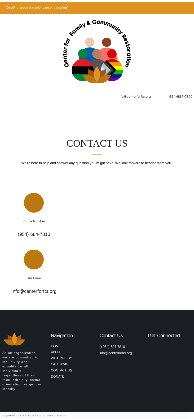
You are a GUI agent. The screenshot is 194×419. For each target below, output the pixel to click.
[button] (97, 113)
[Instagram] (166, 349)
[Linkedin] (150, 349)
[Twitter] (158, 349)
